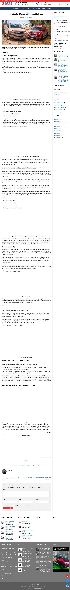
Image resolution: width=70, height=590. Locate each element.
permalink (37, 465)
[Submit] (68, 4)
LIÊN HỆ (55, 8)
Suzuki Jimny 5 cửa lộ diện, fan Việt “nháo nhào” (63, 60)
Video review (57, 112)
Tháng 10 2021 (57, 130)
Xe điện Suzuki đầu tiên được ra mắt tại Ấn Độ (63, 55)
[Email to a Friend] (27, 461)
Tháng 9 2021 (57, 133)
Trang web (37, 499)
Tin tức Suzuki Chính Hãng (45, 457)
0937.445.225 (8, 557)
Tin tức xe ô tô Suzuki (59, 107)
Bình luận (5, 489)
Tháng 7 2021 (57, 137)
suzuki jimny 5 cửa (63, 92)
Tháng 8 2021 (57, 135)
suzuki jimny (57, 92)
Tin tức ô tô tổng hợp (26, 12)
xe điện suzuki (57, 94)
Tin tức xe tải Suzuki (58, 109)
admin (31, 17)
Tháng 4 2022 (57, 123)
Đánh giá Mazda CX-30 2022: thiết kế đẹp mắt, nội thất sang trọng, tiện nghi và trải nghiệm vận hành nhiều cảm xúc (63, 79)
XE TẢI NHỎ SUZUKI (40, 8)
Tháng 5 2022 (57, 121)
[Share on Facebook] (25, 461)
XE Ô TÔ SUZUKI (30, 8)
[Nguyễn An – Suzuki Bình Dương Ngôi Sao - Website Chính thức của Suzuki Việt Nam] (7, 4)
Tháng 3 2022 (57, 126)
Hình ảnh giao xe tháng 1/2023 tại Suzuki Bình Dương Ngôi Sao (63, 65)
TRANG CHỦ (16, 8)
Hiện (7, 52)
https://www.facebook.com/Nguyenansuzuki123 (12, 566)
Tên (4, 499)
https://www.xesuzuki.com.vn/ (61, 40)
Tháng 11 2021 (57, 128)
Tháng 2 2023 (57, 119)
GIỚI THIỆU (22, 8)
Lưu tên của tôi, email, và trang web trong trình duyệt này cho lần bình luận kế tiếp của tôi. (23, 505)
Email (20, 499)
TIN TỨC (49, 8)
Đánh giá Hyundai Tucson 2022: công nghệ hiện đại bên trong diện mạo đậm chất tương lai (63, 72)
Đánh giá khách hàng (58, 102)
